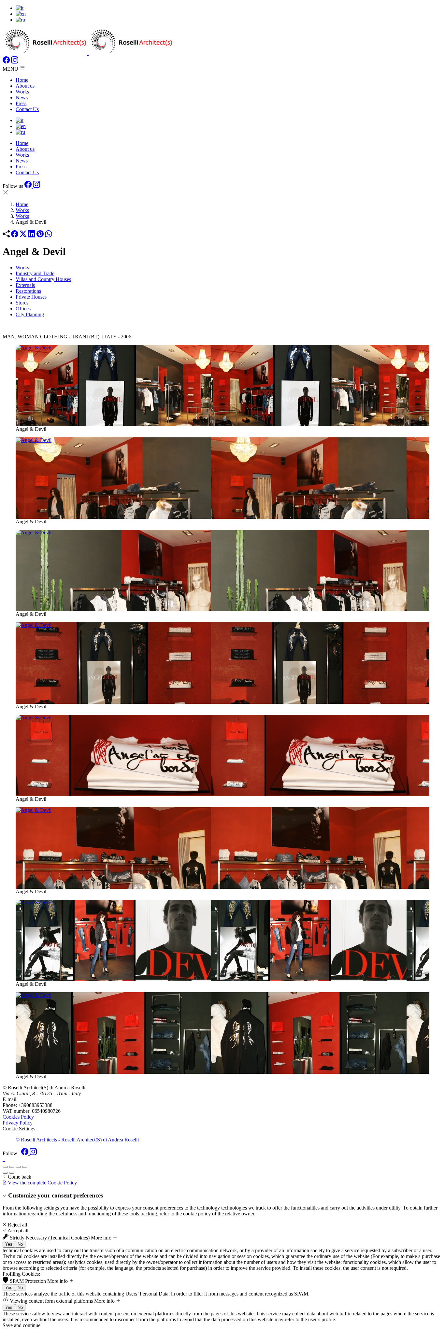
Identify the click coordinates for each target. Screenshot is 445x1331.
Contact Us (27, 109)
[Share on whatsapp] (48, 235)
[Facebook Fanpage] (7, 61)
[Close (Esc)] (5, 1167)
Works (22, 91)
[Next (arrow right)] (11, 1173)
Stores (22, 302)
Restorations (28, 291)
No (20, 1244)
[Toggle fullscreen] (18, 1167)
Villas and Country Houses (43, 279)
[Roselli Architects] (88, 53)
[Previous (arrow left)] (5, 1173)
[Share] (11, 1167)
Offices (23, 308)
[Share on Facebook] (14, 235)
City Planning (30, 314)
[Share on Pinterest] (40, 235)
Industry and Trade (35, 273)
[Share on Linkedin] (31, 235)
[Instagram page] (14, 61)
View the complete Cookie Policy (42, 1182)
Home (22, 80)
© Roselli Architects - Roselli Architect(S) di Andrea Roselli (77, 1139)
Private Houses (31, 297)
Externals (25, 285)
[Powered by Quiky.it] (222, 1159)
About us (25, 86)
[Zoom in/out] (24, 1167)
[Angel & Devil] (222, 385)
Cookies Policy (18, 1117)
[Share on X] (23, 235)
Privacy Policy (18, 1123)
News (22, 97)
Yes (8, 1244)
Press (21, 103)
